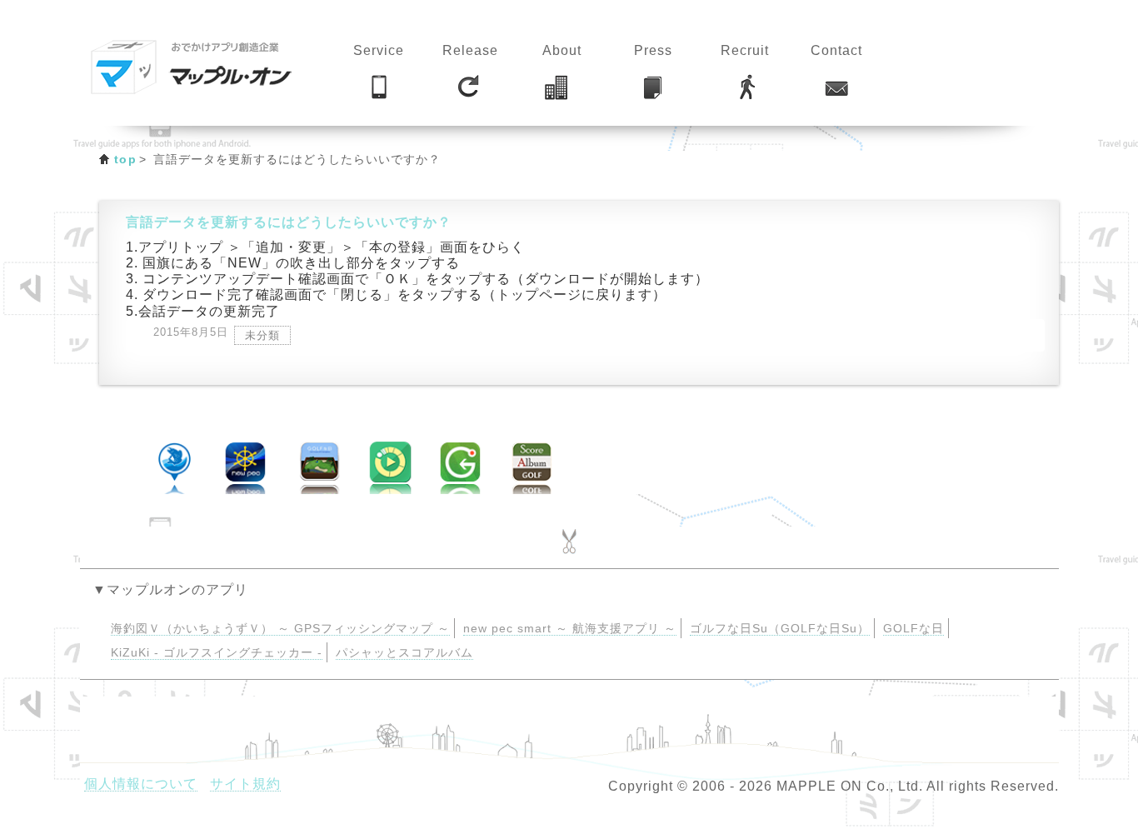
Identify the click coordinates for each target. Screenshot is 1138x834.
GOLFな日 (913, 628)
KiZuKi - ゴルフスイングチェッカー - (216, 653)
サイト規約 (245, 784)
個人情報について (140, 784)
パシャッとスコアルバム (404, 653)
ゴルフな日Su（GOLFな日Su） (780, 628)
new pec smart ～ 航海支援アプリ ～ (569, 628)
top (125, 159)
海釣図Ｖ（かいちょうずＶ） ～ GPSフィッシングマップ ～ (280, 628)
